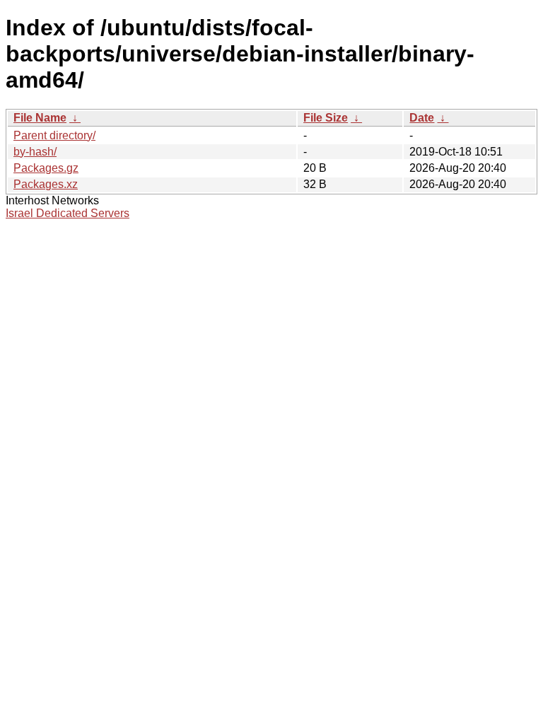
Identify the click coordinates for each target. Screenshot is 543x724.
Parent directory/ (54, 135)
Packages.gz (45, 168)
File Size (325, 118)
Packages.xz (45, 184)
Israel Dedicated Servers (67, 213)
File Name (39, 118)
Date (421, 118)
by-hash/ (35, 152)
